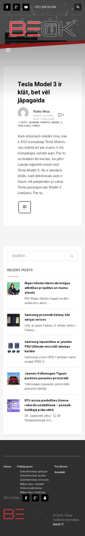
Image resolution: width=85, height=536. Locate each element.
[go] (72, 256)
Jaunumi (34, 122)
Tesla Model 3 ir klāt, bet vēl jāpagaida (40, 92)
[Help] (16, 7)
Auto (24, 122)
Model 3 (56, 122)
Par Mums (61, 466)
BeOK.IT (58, 524)
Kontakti (60, 472)
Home (7, 466)
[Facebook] (7, 7)
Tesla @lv (24, 125)
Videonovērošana (31, 488)
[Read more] (25, 213)
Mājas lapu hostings (32, 492)
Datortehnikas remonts (34, 479)
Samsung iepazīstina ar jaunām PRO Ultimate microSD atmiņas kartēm (48, 346)
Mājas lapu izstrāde (32, 484)
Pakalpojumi (25, 466)
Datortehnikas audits (33, 475)
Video (36, 125)
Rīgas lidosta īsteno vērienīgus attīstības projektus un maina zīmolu (47, 287)
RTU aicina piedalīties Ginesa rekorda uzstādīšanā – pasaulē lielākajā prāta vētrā (48, 405)
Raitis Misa (41, 111)
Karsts (45, 122)
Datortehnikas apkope (33, 471)
